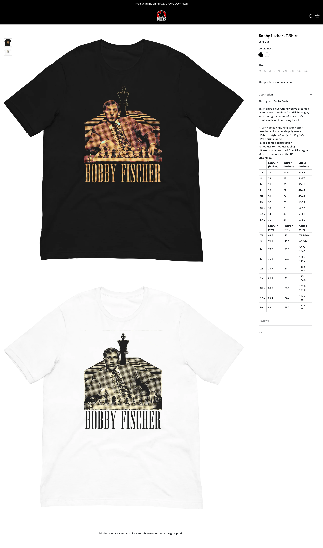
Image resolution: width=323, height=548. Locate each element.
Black (261, 55)
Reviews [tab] (264, 320)
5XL (306, 70)
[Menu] (5, 16)
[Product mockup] (8, 42)
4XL (299, 70)
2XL (285, 70)
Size (261, 65)
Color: (266, 48)
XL (279, 70)
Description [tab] (266, 94)
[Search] (311, 16)
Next (262, 332)
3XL (292, 70)
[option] (8, 43)
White (267, 55)
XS (260, 70)
